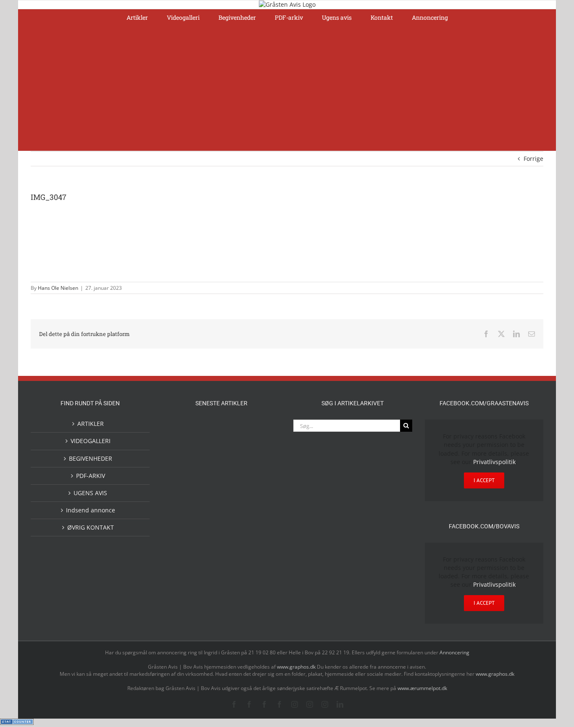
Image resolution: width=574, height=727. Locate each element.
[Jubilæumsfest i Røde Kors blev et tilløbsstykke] (261, 498)
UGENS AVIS (90, 493)
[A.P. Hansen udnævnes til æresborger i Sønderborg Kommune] (208, 437)
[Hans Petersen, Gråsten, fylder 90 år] (208, 571)
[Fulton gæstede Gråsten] (261, 429)
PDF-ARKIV (90, 476)
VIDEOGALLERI (91, 441)
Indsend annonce (90, 510)
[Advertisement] (287, 88)
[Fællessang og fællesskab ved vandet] (235, 430)
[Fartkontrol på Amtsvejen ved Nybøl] (181, 429)
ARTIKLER (90, 424)
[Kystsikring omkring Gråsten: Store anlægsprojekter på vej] (181, 535)
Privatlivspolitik (494, 462)
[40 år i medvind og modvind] (261, 569)
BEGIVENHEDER (90, 458)
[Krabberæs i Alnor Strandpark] (261, 542)
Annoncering (454, 652)
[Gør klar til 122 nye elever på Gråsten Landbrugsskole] (181, 464)
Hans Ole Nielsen (58, 287)
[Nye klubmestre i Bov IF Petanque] (181, 499)
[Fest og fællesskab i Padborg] (261, 464)
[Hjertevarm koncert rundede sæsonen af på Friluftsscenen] (235, 464)
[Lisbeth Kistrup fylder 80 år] (181, 572)
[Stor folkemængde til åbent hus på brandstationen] (235, 569)
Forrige (533, 159)
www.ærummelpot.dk (422, 688)
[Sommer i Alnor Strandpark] (235, 535)
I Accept (484, 480)
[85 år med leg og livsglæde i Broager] (208, 471)
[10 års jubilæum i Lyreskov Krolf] (235, 506)
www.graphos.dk (297, 666)
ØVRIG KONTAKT (90, 527)
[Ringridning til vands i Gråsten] (208, 497)
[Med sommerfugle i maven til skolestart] (208, 537)
